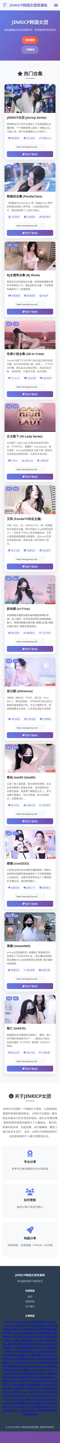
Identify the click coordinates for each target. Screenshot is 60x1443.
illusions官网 (17, 1406)
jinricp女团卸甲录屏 (21, 1358)
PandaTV (51, 1321)
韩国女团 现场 (10, 1329)
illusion (41, 1381)
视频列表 (30, 1301)
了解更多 (30, 49)
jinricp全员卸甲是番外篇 (23, 1347)
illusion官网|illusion (21, 1395)
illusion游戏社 (12, 1392)
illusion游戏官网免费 (24, 1410)
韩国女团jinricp (39, 1355)
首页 (30, 1296)
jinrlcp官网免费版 (39, 1362)
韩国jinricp (25, 1355)
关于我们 (30, 1306)
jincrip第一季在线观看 (40, 1336)
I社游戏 (24, 1381)
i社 (18, 1381)
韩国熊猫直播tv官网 (47, 1333)
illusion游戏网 (32, 1403)
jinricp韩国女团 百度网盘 (31, 1329)
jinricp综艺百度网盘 (20, 1351)
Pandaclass (28, 1366)
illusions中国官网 (34, 1406)
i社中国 (32, 1381)
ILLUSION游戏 (37, 1399)
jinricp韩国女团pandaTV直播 (42, 1325)
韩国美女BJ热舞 (14, 1366)
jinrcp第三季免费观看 (14, 1344)
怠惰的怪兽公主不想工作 (34, 1373)
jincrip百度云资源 (40, 1351)
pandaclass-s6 (23, 1321)
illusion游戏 (18, 1384)
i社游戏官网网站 (33, 1384)
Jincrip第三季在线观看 (44, 1340)
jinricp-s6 (10, 1321)
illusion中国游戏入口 (32, 1392)
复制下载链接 (31, 154)
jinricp (6, 1325)
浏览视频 (30, 40)
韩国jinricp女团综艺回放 (15, 1336)
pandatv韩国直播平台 (24, 1333)
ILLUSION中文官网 (19, 1399)
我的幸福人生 (31, 1377)
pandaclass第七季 (40, 1369)
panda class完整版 (20, 1369)
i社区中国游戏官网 (44, 1410)
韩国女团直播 (38, 1321)
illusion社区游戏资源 (14, 1403)
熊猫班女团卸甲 (34, 1344)
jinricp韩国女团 (18, 1325)
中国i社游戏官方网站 (23, 1388)
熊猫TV (9, 1333)
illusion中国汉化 (40, 1395)
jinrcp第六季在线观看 (43, 1358)
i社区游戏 (51, 1399)
